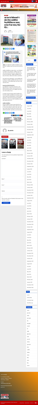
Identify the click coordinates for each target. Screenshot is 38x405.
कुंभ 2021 (28, 312)
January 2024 (29, 187)
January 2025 (29, 155)
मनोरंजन (28, 341)
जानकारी (28, 326)
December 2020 (30, 284)
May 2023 (29, 208)
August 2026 (29, 105)
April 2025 (29, 148)
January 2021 (29, 282)
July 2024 (29, 171)
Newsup (15, 402)
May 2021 (29, 271)
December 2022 (30, 221)
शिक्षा (27, 362)
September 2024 (30, 166)
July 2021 (29, 266)
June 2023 (29, 205)
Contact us (31, 402)
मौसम (28, 347)
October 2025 (29, 132)
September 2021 (30, 261)
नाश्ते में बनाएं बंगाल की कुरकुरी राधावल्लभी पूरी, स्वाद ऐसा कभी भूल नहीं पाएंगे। (31, 80)
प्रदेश (3, 139)
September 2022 (30, 229)
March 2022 (29, 245)
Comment (4, 158)
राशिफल (28, 352)
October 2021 (29, 258)
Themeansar (3, 403)
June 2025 (29, 142)
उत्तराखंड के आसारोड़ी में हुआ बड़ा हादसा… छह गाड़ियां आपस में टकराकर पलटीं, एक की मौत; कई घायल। (17, 119)
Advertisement (27, 402)
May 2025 (29, 145)
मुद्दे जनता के (29, 344)
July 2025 (29, 140)
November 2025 (30, 129)
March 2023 (29, 213)
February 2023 (30, 216)
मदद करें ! (28, 339)
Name (3, 178)
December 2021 (30, 253)
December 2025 (30, 126)
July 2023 (29, 203)
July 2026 (29, 108)
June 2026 (29, 111)
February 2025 (30, 153)
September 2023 (30, 198)
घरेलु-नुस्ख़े (28, 323)
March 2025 (29, 150)
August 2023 (29, 200)
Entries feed (29, 297)
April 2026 (29, 116)
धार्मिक (28, 331)
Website (3, 191)
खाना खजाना (29, 318)
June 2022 (29, 237)
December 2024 (30, 158)
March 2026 (29, 119)
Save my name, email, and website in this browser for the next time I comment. (12, 199)
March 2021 (29, 276)
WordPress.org (30, 302)
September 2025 (30, 134)
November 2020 (30, 287)
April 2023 (29, 211)
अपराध (28, 310)
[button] (34, 9)
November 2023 (30, 192)
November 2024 (30, 161)
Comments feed (30, 300)
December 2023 (30, 190)
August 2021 (29, 263)
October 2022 (29, 226)
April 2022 (29, 242)
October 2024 (29, 163)
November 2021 (30, 255)
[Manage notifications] (35, 403)
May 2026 (29, 113)
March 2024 (29, 182)
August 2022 (29, 232)
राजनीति (28, 349)
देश (27, 328)
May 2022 (29, 240)
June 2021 (29, 269)
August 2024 (29, 169)
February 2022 (30, 248)
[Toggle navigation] (18, 10)
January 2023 (29, 219)
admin (10, 30)
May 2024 (29, 176)
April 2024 (29, 179)
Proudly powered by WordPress (6, 402)
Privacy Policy (22, 402)
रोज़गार (28, 355)
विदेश (28, 357)
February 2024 (30, 184)
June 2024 (29, 174)
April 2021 (29, 274)
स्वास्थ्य (7, 15)
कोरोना (28, 315)
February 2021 (30, 279)
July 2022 (29, 234)
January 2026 (29, 124)
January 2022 (29, 250)
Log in (28, 294)
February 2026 (30, 121)
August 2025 (29, 137)
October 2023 (29, 195)
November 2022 (30, 224)
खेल (27, 320)
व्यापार (28, 360)
